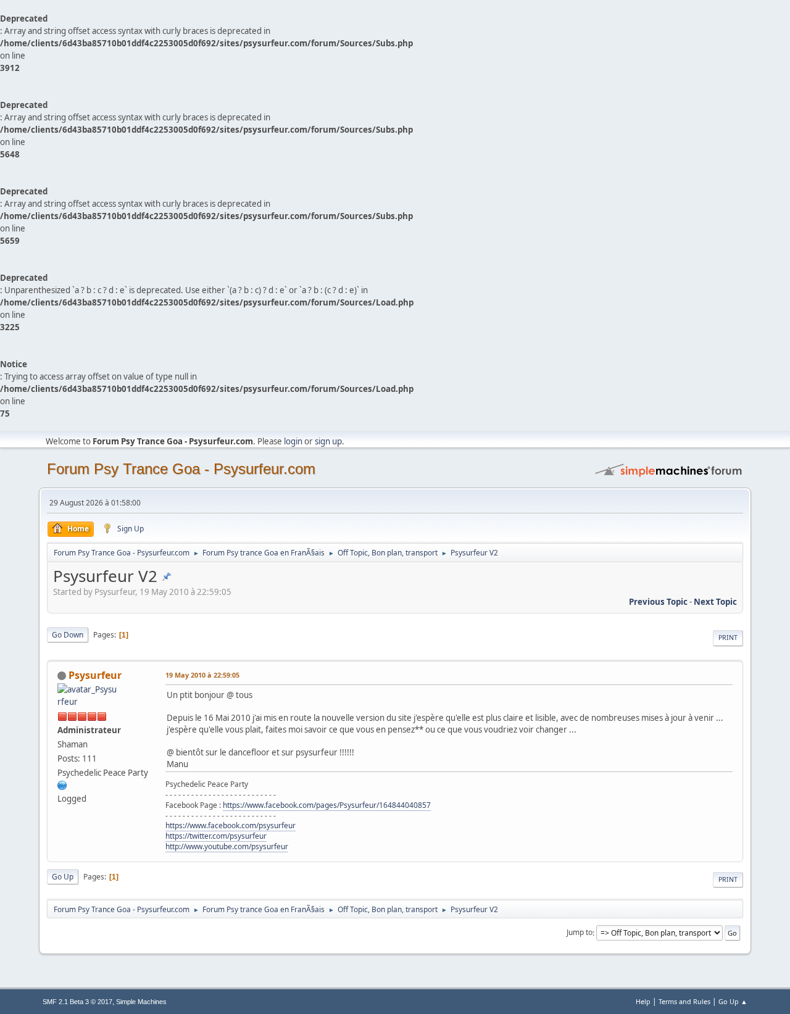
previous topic (658, 601)
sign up (328, 441)
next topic (715, 601)
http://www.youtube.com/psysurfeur (226, 846)
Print (728, 637)
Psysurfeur (95, 675)
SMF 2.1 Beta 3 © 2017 (77, 1001)
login (293, 441)
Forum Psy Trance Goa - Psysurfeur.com (181, 468)
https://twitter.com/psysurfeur (216, 836)
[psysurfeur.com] (62, 784)
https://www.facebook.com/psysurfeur (230, 825)
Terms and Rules (684, 1001)
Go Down (67, 635)
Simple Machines (141, 1001)
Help (643, 1001)
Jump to (579, 933)
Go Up (62, 876)
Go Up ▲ (732, 1001)
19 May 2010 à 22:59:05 (202, 674)
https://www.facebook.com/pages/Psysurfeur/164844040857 (327, 805)
